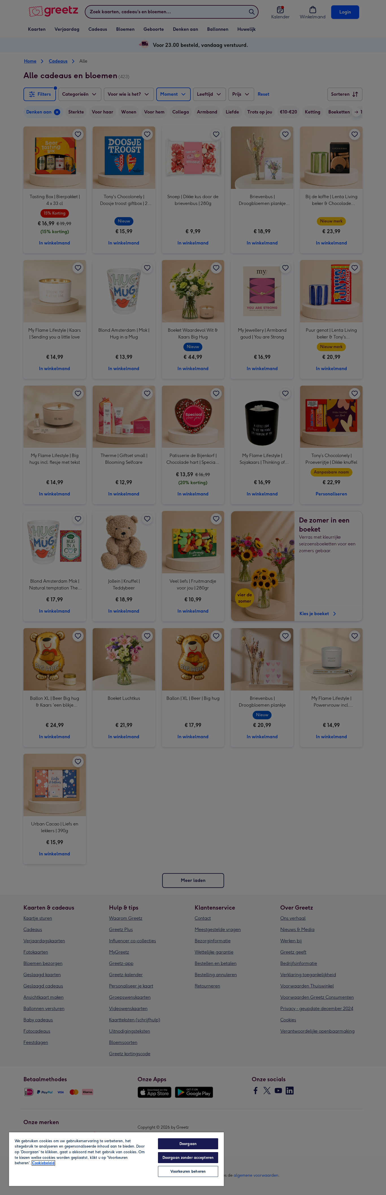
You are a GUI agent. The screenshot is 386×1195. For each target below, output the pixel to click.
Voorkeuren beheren (188, 1171)
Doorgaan (188, 1144)
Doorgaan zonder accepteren (188, 1157)
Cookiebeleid (43, 1163)
